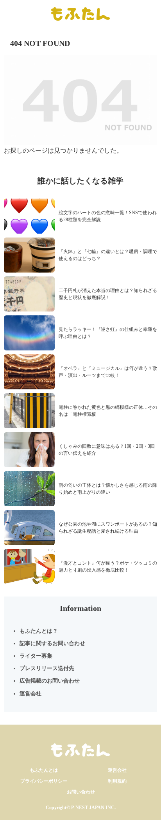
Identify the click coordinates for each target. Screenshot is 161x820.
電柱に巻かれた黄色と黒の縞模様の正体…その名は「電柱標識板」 (108, 411)
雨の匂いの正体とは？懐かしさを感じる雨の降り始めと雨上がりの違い (108, 488)
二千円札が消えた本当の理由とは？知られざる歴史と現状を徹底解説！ (108, 294)
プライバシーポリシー (43, 781)
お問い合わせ (81, 792)
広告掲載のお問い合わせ (50, 681)
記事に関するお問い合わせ (52, 643)
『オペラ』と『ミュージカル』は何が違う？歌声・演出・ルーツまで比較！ (108, 372)
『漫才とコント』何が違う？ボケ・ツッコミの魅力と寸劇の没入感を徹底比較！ (108, 566)
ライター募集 (36, 656)
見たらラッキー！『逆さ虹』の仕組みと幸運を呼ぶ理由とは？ (108, 333)
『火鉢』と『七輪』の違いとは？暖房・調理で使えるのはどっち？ (108, 255)
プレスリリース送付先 (47, 668)
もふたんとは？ (39, 631)
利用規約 (117, 781)
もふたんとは (44, 770)
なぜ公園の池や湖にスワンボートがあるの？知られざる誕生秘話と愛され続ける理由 (108, 527)
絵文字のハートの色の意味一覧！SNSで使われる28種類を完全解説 (108, 216)
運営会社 (30, 694)
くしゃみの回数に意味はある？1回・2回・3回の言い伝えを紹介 (107, 449)
